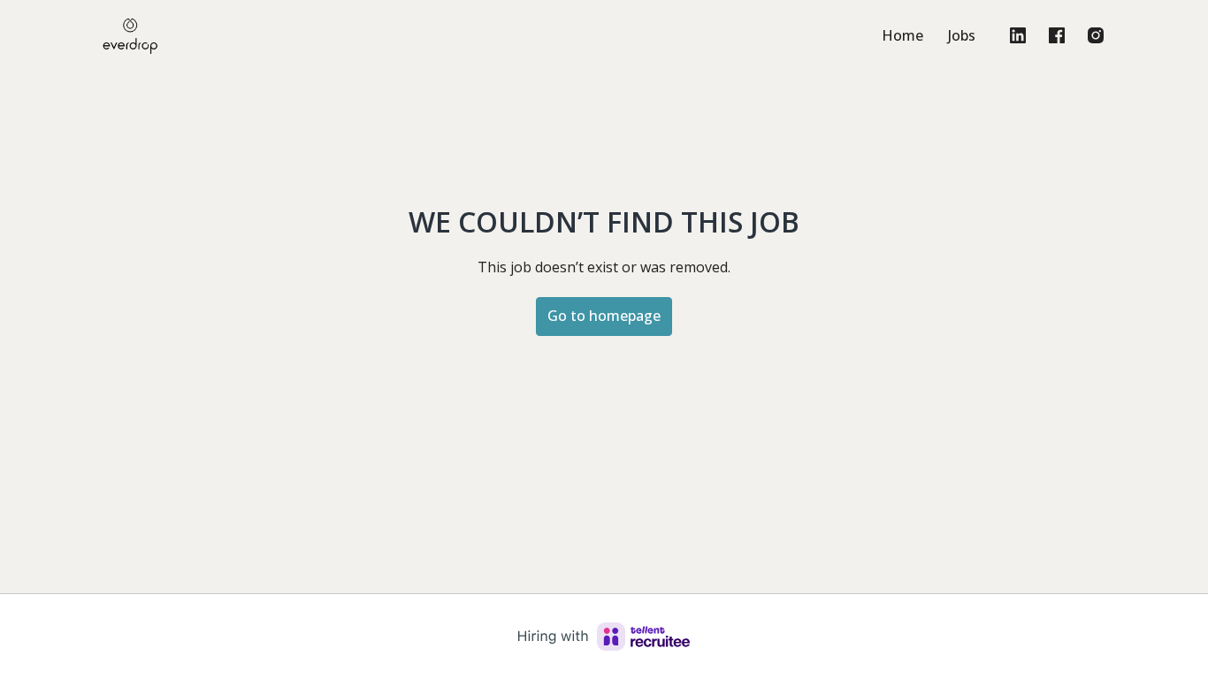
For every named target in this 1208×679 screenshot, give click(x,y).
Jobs (961, 35)
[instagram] (1095, 35)
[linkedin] (1018, 35)
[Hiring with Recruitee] (604, 636)
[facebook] (1056, 35)
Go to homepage (604, 315)
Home (902, 35)
